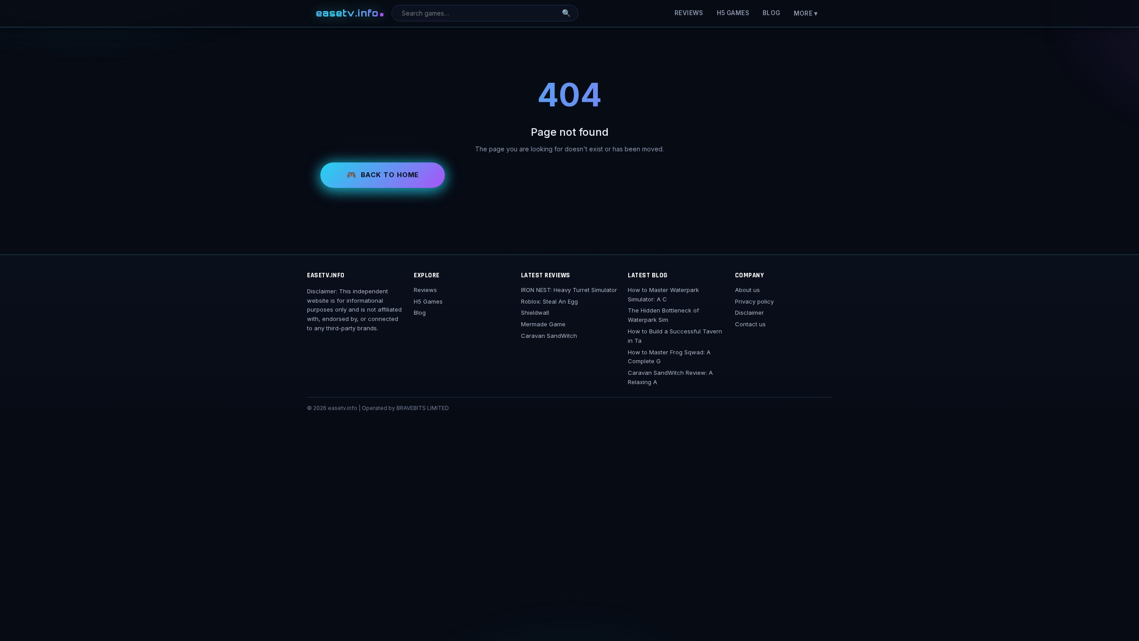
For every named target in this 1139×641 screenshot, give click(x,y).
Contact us (750, 324)
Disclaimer (749, 312)
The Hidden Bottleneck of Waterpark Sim (663, 315)
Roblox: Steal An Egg (549, 301)
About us (747, 289)
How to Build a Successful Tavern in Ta (675, 336)
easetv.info (347, 13)
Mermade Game (543, 324)
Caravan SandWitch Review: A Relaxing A (670, 377)
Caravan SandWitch (549, 335)
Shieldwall (535, 312)
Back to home (390, 174)
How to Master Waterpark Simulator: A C (663, 294)
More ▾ (805, 13)
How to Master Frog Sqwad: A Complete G (669, 357)
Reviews (689, 12)
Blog (771, 12)
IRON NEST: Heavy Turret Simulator (569, 289)
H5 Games (733, 12)
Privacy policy (754, 301)
